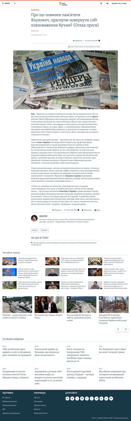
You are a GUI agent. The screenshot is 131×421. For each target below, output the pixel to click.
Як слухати (6, 397)
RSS (3, 409)
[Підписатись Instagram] (87, 398)
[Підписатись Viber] (92, 398)
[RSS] (101, 398)
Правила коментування (11, 413)
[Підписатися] (111, 398)
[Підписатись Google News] (72, 398)
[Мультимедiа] (107, 3)
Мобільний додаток (9, 401)
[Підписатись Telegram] (96, 398)
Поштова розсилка (9, 405)
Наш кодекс (38, 401)
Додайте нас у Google (119, 3)
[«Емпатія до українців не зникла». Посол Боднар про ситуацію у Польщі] (9, 261)
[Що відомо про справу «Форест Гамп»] (49, 304)
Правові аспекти (40, 405)
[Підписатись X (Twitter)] (77, 398)
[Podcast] (106, 398)
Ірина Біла (35, 31)
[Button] (77, 40)
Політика (35, 10)
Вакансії (37, 409)
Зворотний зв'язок (40, 413)
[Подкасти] (101, 3)
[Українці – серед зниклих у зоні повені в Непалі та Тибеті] (17, 304)
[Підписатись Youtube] (82, 398)
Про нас (37, 397)
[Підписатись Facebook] (67, 398)
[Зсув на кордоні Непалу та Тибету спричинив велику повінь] (81, 304)
